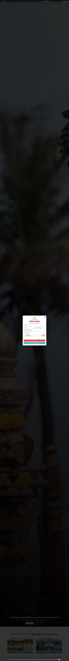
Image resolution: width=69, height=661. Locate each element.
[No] (67, 659)
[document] (34, 330)
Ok (59, 659)
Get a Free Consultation (34, 323)
